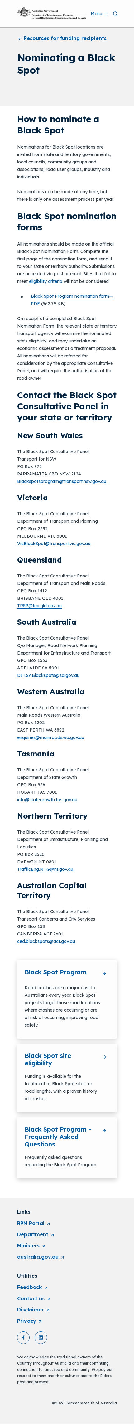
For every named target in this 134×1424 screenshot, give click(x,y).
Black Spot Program (56, 972)
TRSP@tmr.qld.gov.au (39, 606)
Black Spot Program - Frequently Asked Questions (58, 1136)
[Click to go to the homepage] (51, 13)
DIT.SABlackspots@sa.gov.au (48, 675)
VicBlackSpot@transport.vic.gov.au (53, 543)
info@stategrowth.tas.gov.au (47, 799)
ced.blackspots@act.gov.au (46, 941)
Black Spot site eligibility (48, 1059)
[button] (23, 1337)
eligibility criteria (45, 281)
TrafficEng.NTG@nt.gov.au (45, 869)
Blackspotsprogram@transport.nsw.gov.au (61, 481)
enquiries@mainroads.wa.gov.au (50, 737)
